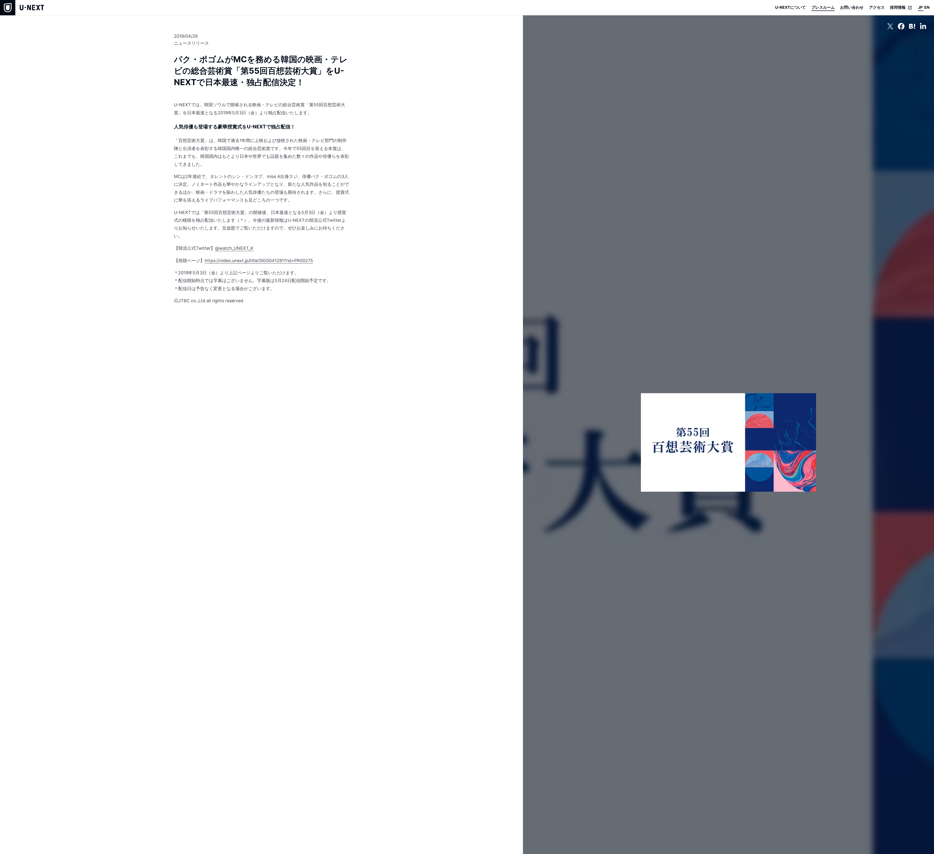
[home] (22, 7)
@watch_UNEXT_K (234, 248)
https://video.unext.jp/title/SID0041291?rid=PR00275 (259, 260)
